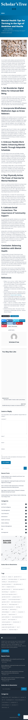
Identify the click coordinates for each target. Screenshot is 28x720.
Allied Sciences (5, 707)
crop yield (4, 619)
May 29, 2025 (10, 378)
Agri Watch (3, 504)
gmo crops (4, 614)
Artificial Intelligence (6, 507)
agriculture (4, 579)
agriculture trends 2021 (7, 589)
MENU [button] (3, 13)
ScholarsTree (14, 342)
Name (3, 436)
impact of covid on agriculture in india (9, 594)
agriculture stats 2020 (6, 596)
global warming (13, 609)
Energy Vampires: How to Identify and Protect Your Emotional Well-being (16, 376)
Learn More (5, 650)
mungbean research (11, 586)
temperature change (13, 629)
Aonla (3, 586)
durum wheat (23, 579)
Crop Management (5, 510)
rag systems (13, 591)
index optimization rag (13, 581)
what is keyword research (16, 601)
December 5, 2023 (11, 367)
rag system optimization (7, 584)
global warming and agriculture (8, 606)
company (10, 576)
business (4, 576)
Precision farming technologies (14, 599)
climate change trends (13, 604)
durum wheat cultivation (13, 579)
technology (18, 606)
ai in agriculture (21, 611)
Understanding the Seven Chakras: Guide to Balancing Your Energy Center (16, 387)
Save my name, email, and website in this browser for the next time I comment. (13, 457)
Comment (3, 419)
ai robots (14, 611)
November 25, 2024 (11, 388)
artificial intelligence (6, 611)
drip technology (5, 591)
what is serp (5, 604)
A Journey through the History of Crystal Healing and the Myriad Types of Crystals (16, 365)
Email (2, 442)
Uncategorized (4, 532)
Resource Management (6, 526)
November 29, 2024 (11, 360)
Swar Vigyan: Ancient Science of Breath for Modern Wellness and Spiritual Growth (17, 358)
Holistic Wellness (8, 29)
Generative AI (4, 516)
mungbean (4, 599)
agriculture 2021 (17, 576)
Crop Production (5, 513)
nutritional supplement (6, 622)
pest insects (5, 629)
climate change (5, 609)
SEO (2, 529)
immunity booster (17, 622)
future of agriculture (12, 619)
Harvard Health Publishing (15, 295)
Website (3, 449)
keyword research (12, 614)
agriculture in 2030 (6, 601)
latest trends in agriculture (18, 589)
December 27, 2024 (11, 372)
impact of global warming (17, 616)
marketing (4, 581)
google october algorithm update (9, 627)
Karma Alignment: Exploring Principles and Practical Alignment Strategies (16, 371)
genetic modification (6, 616)
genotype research (17, 596)
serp (18, 627)
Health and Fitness (5, 519)
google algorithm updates (7, 624)
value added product (17, 584)
